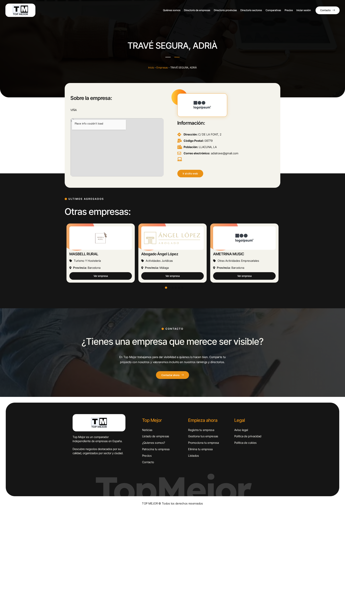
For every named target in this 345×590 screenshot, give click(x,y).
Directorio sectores (251, 10)
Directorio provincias (225, 10)
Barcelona (94, 267)
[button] (190, 173)
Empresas (162, 67)
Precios (289, 10)
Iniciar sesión (303, 10)
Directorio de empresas (197, 10)
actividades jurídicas (159, 260)
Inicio (151, 67)
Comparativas (273, 10)
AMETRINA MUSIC (228, 254)
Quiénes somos (171, 10)
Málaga (164, 267)
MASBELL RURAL (83, 254)
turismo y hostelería (87, 260)
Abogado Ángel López (159, 254)
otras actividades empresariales (238, 260)
